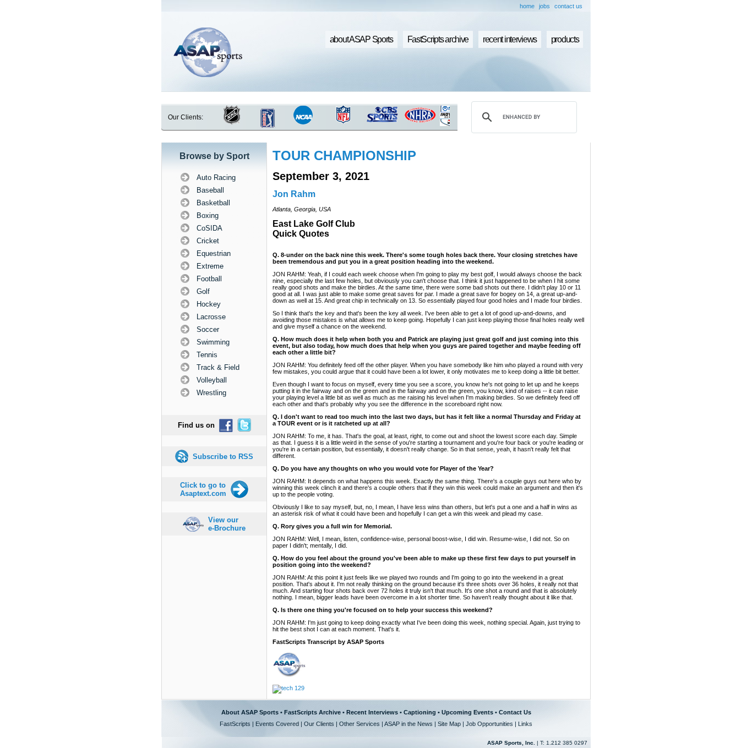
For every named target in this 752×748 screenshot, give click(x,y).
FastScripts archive (438, 39)
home (527, 6)
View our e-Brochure (227, 524)
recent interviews (510, 39)
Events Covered (277, 723)
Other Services (359, 723)
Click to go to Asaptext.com (203, 489)
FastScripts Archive (312, 712)
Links (525, 723)
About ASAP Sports (250, 712)
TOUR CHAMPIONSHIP (344, 155)
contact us (568, 6)
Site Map (449, 723)
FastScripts (235, 723)
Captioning (420, 712)
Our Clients (319, 723)
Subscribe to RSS (223, 456)
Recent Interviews (372, 712)
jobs (544, 6)
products (565, 39)
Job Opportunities (489, 723)
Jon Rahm (294, 194)
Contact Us (515, 712)
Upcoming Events (467, 712)
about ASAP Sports (361, 39)
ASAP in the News (408, 723)
